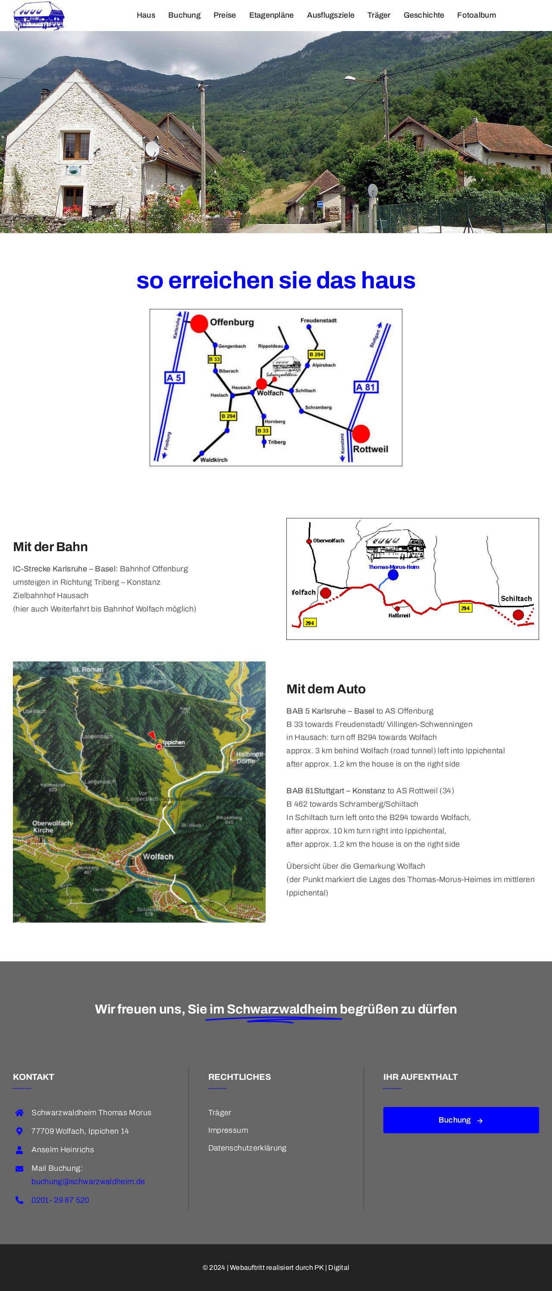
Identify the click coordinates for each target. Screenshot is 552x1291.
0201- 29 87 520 (60, 1200)
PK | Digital (331, 1267)
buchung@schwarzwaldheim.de (88, 1181)
